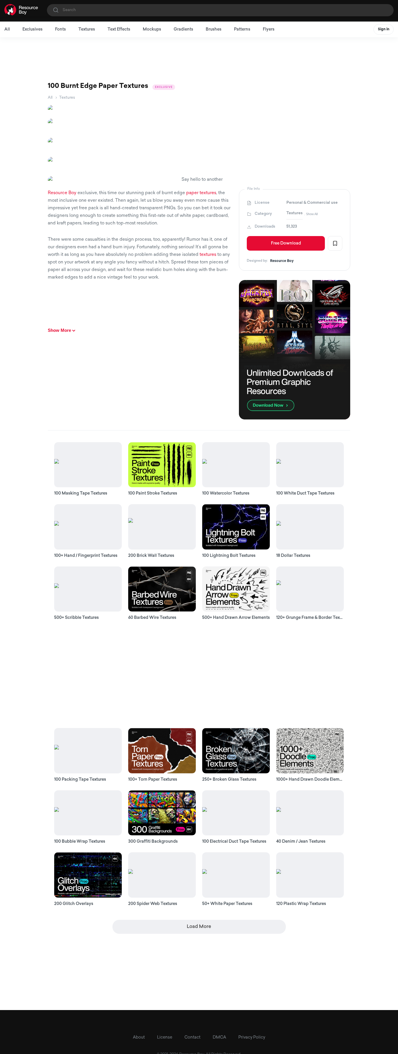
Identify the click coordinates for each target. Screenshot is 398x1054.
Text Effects (119, 29)
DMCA (219, 1037)
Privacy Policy (251, 1037)
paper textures (201, 193)
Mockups (152, 29)
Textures (86, 29)
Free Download (286, 243)
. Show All (311, 214)
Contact (192, 1037)
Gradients (183, 29)
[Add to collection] (335, 243)
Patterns (242, 29)
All (7, 29)
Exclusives (32, 29)
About (139, 1037)
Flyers (268, 29)
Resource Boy (62, 193)
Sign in (383, 29)
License (164, 1037)
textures (208, 255)
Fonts (60, 29)
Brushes (213, 29)
